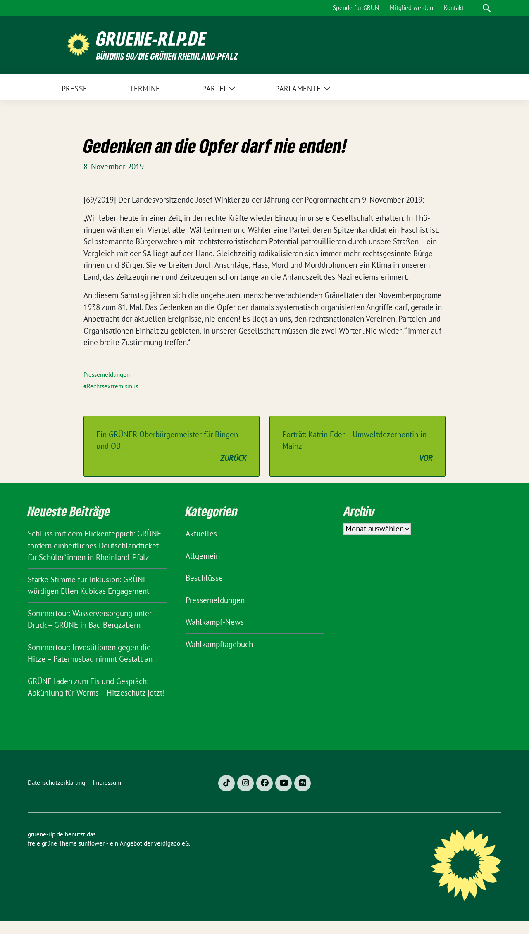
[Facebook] (264, 783)
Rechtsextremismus (112, 386)
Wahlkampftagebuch (219, 644)
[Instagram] (245, 783)
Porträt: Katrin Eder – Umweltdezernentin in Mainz (357, 446)
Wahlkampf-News (215, 622)
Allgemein (203, 556)
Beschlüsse (204, 578)
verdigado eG (171, 843)
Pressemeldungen (106, 375)
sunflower (92, 843)
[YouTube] (283, 783)
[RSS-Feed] (302, 783)
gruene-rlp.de (151, 38)
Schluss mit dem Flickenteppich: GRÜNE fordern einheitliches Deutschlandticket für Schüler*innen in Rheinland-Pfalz (94, 545)
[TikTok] (226, 783)
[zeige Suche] (487, 8)
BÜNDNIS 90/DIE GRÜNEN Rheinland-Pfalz (167, 56)
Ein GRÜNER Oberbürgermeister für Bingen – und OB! (171, 446)
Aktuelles (201, 533)
